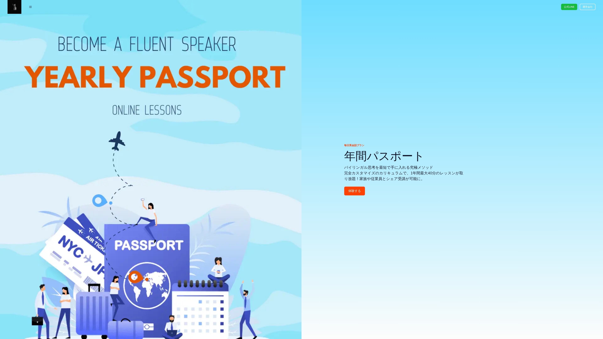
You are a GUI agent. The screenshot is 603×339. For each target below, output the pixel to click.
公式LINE (569, 7)
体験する (354, 191)
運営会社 (588, 7)
